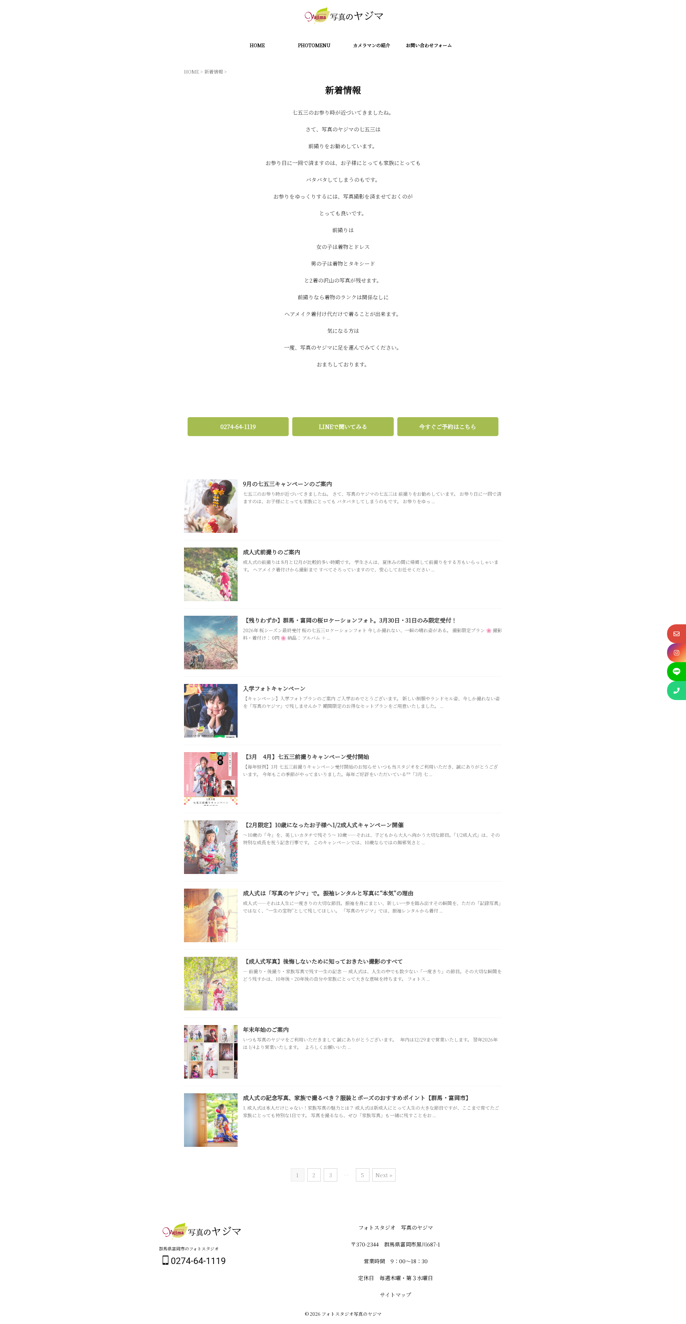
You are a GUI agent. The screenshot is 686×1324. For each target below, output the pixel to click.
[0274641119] (676, 690)
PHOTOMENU (314, 45)
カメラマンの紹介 (371, 45)
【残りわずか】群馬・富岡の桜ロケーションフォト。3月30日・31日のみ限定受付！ (350, 620)
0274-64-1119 (238, 427)
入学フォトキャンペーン (274, 688)
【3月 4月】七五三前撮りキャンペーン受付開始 (306, 757)
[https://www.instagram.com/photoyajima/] (676, 652)
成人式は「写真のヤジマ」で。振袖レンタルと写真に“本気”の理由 (328, 893)
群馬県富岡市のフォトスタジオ (189, 1248)
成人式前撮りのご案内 (271, 552)
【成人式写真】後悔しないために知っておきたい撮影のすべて (323, 961)
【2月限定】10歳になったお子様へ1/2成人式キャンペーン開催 (323, 825)
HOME (257, 45)
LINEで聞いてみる (343, 427)
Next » (384, 1175)
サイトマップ (395, 1294)
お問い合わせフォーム (429, 45)
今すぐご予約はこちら (447, 427)
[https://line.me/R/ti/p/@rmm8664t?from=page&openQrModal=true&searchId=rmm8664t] (676, 671)
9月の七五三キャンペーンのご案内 (287, 484)
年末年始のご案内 (266, 1029)
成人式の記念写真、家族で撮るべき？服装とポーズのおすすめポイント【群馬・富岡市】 (357, 1098)
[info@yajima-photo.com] (676, 633)
